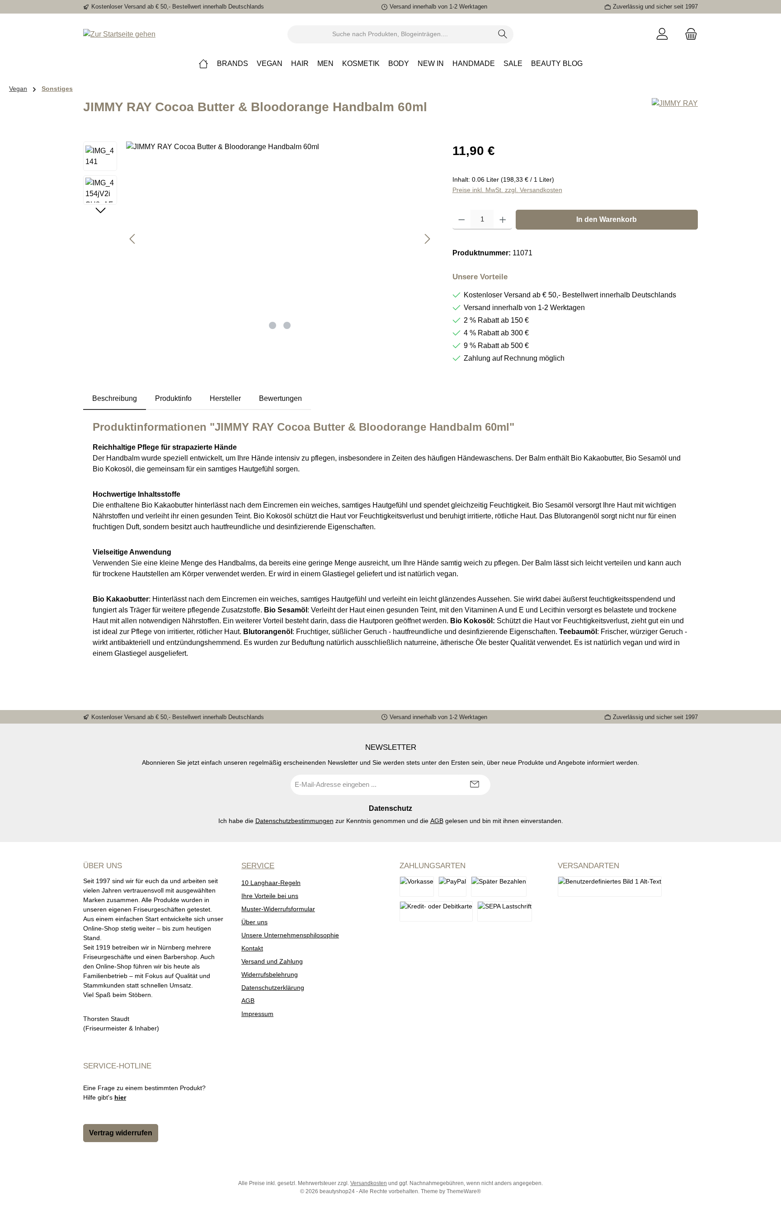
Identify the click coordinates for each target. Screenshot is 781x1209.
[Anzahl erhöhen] (503, 220)
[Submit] (474, 785)
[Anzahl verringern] (461, 220)
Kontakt (252, 948)
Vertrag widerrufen (120, 1133)
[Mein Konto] (662, 34)
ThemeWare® (464, 1191)
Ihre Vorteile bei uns (269, 895)
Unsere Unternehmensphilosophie (290, 935)
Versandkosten (368, 1183)
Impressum (257, 1013)
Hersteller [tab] (225, 398)
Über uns (254, 922)
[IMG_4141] (280, 238)
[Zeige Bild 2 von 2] (287, 325)
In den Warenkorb (606, 219)
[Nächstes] (427, 239)
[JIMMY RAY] (675, 110)
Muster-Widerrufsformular (278, 909)
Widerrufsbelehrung (269, 974)
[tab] (114, 398)
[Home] (203, 63)
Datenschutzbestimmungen (294, 820)
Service (257, 865)
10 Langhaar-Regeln (271, 882)
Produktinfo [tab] (173, 398)
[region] (258, 238)
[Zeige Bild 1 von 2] (272, 325)
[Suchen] (502, 34)
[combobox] (390, 34)
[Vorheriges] (133, 239)
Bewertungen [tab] (280, 398)
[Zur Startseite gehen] (119, 34)
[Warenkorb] (688, 34)
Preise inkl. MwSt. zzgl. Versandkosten (507, 189)
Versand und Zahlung (272, 961)
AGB (436, 820)
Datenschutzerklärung (272, 987)
